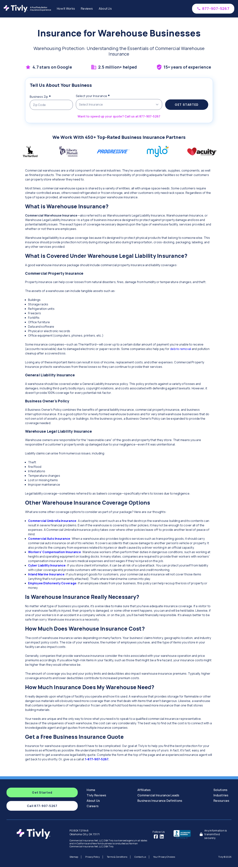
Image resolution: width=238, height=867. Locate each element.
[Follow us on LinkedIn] (162, 836)
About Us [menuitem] (105, 9)
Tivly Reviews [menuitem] (96, 795)
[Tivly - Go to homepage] (28, 8)
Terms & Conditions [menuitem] (117, 856)
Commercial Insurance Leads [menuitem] (158, 795)
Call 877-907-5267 (42, 806)
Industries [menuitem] (221, 795)
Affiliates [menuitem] (144, 790)
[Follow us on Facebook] (156, 836)
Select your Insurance (100, 95)
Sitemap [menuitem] (74, 856)
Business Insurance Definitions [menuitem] (159, 801)
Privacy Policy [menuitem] (92, 856)
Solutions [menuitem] (220, 790)
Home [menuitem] (91, 790)
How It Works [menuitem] (66, 9)
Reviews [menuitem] (87, 9)
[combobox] (119, 104)
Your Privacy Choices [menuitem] (164, 856)
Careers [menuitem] (93, 806)
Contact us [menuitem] (140, 856)
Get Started (187, 105)
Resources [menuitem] (221, 801)
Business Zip (48, 96)
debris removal (180, 349)
